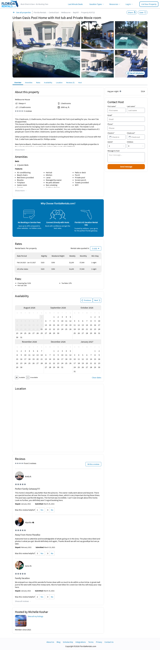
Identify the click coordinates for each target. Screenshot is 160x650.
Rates (38, 82)
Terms (91, 642)
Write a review (93, 464)
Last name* (131, 106)
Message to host (114, 151)
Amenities (28, 82)
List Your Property (148, 4)
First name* (112, 106)
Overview (17, 82)
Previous (87, 300)
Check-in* (111, 133)
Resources (113, 4)
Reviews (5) (70, 82)
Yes (41, 510)
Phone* (110, 124)
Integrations (81, 642)
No (52, 510)
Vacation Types (95, 4)
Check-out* (131, 133)
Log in (128, 4)
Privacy (99, 642)
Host (80, 82)
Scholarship (68, 642)
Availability (48, 82)
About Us (50, 642)
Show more (20, 149)
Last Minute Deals (75, 4)
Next (96, 300)
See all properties (23, 12)
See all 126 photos (137, 73)
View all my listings (35, 616)
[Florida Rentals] (10, 7)
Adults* (110, 142)
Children (130, 142)
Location (59, 82)
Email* (110, 115)
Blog (58, 642)
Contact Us (109, 642)
